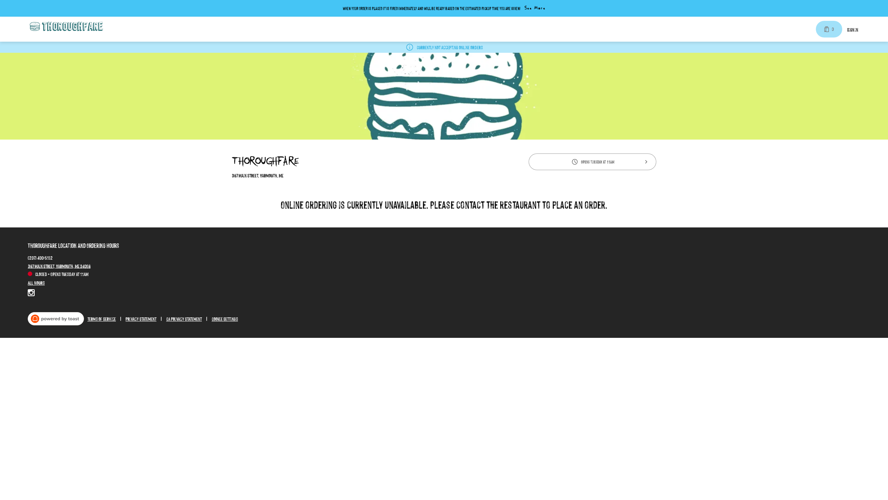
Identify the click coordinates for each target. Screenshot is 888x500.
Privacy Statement (141, 318)
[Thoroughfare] (66, 26)
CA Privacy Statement (184, 318)
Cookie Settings (225, 318)
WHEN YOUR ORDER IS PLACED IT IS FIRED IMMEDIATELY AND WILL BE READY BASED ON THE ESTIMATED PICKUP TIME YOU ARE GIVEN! (431, 8)
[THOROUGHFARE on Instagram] (31, 293)
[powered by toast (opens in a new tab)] (56, 319)
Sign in (852, 29)
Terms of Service (101, 318)
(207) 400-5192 (40, 257)
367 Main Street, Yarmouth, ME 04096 (59, 265)
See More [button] (534, 8)
